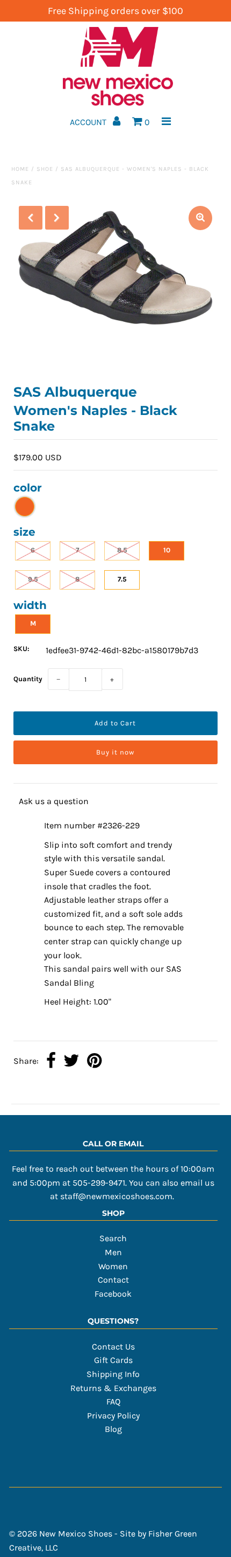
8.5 (122, 550)
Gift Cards (113, 1360)
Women (113, 1266)
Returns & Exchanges (113, 1388)
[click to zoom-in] (200, 218)
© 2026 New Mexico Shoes (60, 1533)
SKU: (21, 649)
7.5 (122, 579)
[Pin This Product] (94, 1061)
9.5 (33, 579)
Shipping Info (113, 1374)
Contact (113, 1280)
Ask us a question (54, 801)
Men (113, 1252)
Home (20, 168)
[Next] (57, 218)
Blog (113, 1429)
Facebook (113, 1294)
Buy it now (115, 752)
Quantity (27, 679)
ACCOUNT (89, 122)
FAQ (113, 1401)
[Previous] (30, 218)
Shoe (45, 168)
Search (113, 1238)
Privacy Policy (113, 1415)
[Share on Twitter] (71, 1061)
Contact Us (113, 1346)
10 (166, 550)
